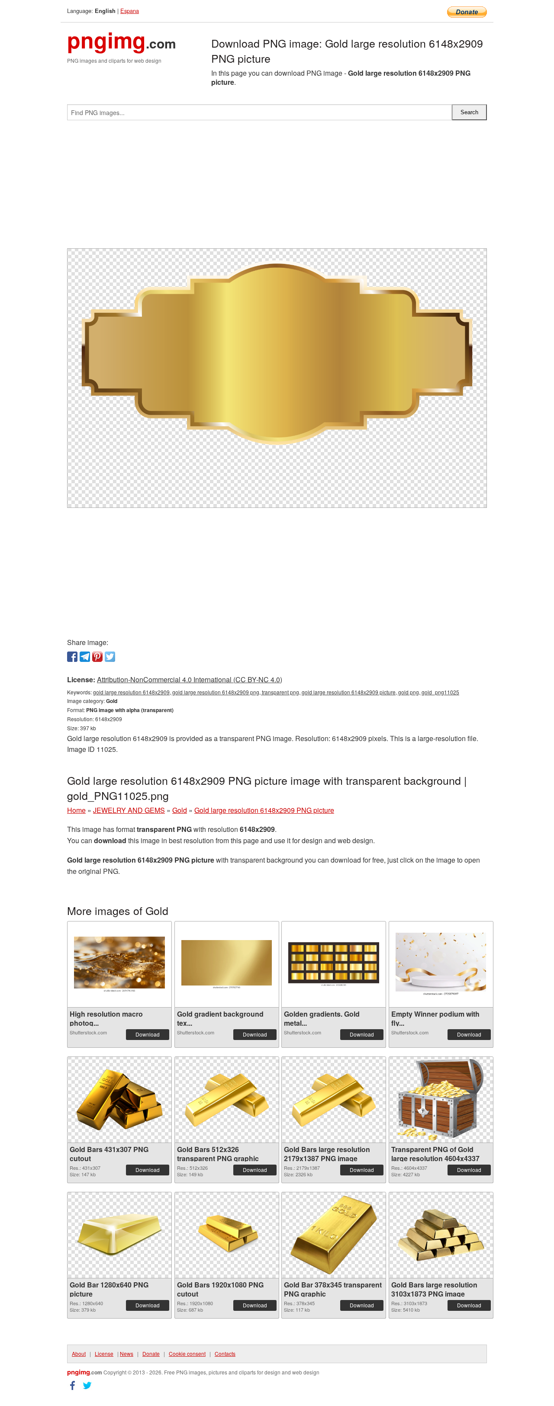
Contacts (225, 1353)
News (126, 1353)
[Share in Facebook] (72, 657)
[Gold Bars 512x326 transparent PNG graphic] (227, 1099)
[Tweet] (110, 657)
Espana (129, 10)
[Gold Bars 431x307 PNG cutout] (119, 1099)
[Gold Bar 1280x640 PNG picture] (119, 1235)
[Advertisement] (277, 187)
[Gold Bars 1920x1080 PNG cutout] (227, 1235)
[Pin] (97, 657)
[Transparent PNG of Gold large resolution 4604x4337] (441, 1099)
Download (147, 1034)
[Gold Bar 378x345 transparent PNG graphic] (333, 1235)
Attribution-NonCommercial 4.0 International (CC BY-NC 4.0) (189, 679)
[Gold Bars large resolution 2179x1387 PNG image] (333, 1099)
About (79, 1353)
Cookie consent (187, 1353)
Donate (151, 1353)
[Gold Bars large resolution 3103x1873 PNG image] (441, 1235)
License (104, 1353)
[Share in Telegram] (85, 657)
